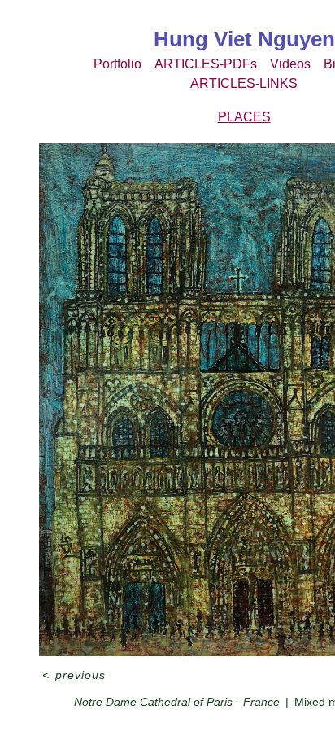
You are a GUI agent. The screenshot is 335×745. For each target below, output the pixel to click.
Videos (287, 64)
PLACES (244, 117)
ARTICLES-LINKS (244, 84)
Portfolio (111, 64)
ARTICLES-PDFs (202, 64)
